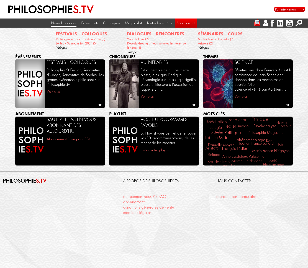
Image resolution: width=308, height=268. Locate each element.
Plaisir (281, 144)
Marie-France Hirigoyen (271, 150)
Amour (285, 126)
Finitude (214, 154)
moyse (243, 126)
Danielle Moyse (221, 145)
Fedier (230, 126)
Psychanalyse (265, 125)
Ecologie (215, 127)
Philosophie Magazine (265, 132)
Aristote (212, 148)
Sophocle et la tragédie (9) (215, 39)
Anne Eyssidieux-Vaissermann (245, 156)
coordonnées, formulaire (236, 196)
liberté (272, 160)
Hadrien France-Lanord (255, 143)
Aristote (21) (206, 43)
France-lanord (220, 165)
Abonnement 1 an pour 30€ (68, 139)
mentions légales (137, 212)
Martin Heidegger (246, 161)
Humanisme (274, 164)
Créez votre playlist (155, 150)
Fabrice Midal (217, 137)
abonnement (134, 201)
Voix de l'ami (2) (137, 39)
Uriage (280, 122)
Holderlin (215, 132)
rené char (237, 119)
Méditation (217, 121)
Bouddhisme (218, 161)
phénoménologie (251, 139)
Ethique (260, 119)
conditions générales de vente (148, 207)
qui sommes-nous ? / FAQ (144, 196)
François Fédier (234, 148)
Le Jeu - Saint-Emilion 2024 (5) (76, 43)
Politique (232, 132)
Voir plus (61, 48)
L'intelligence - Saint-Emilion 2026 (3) (80, 39)
